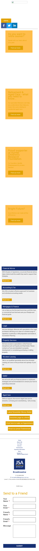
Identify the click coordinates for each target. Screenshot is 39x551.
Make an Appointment (22, 454)
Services (19, 445)
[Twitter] (9, 25)
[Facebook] (3, 25)
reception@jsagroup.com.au (20, 477)
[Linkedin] (14, 25)
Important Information (19, 449)
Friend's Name (6, 513)
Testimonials (19, 447)
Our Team (19, 444)
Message (7, 526)
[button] (19, 28)
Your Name (6, 500)
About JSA (19, 442)
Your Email (6, 507)
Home (19, 440)
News (19, 451)
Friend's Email (6, 520)
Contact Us (19, 453)
